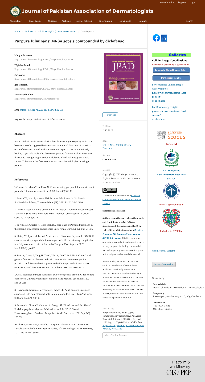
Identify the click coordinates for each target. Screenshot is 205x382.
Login (192, 2)
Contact (143, 20)
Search (189, 20)
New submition (167, 2)
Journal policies (84, 20)
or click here (158, 100)
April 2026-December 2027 (171, 174)
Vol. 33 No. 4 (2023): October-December (57, 31)
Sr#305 (171, 178)
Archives (66, 20)
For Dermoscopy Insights (165, 107)
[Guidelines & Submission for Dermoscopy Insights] (171, 80)
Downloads (125, 20)
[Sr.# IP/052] (171, 198)
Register (182, 2)
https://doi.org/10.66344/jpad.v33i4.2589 (41, 109)
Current (52, 20)
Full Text (111, 114)
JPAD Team (35, 20)
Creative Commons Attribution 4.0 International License (121, 199)
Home (17, 31)
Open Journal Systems (163, 250)
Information (106, 20)
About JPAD (16, 20)
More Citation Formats (116, 335)
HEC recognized (171, 170)
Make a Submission (163, 264)
